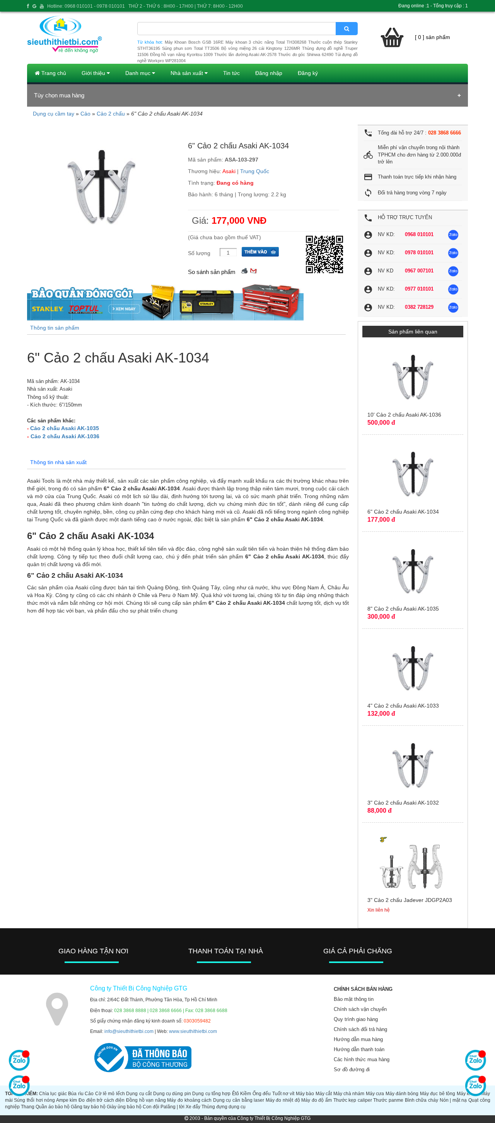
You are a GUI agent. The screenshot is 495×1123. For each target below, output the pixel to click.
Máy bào (305, 1093)
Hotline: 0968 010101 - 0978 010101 (86, 6)
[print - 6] (244, 270)
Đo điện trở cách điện (102, 1100)
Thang (27, 1106)
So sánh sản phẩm (212, 272)
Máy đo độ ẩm (316, 1100)
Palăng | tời (172, 1106)
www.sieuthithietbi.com (193, 1031)
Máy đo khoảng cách (189, 1100)
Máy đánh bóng (402, 1093)
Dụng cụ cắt (139, 1093)
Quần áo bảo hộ (53, 1106)
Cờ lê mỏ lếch (110, 1093)
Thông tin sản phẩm (54, 328)
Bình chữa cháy (421, 1100)
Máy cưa (375, 1093)
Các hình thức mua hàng (361, 1059)
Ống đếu (262, 1093)
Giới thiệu (94, 73)
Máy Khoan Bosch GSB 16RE (194, 42)
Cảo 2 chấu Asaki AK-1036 (65, 436)
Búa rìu (75, 1093)
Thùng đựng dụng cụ (223, 1106)
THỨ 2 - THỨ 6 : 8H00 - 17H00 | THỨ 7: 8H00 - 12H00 (185, 6)
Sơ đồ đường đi (352, 1069)
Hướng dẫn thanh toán (359, 1049)
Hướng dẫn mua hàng (358, 1039)
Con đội (151, 1106)
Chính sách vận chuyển (360, 1009)
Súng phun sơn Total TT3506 (190, 48)
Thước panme (388, 1100)
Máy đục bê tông (437, 1093)
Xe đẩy (193, 1106)
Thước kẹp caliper (352, 1100)
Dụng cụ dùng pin (172, 1093)
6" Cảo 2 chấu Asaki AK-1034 (403, 512)
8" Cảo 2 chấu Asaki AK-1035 (403, 609)
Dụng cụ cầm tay (53, 114)
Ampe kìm (66, 1100)
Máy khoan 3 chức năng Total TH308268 (265, 42)
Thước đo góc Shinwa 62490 (305, 54)
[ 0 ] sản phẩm (432, 37)
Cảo (85, 114)
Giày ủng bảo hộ (124, 1106)
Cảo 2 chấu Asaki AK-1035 (64, 428)
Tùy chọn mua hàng (59, 95)
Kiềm (245, 1093)
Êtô (235, 1093)
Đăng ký (308, 73)
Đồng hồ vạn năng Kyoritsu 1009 (181, 54)
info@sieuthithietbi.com (129, 1031)
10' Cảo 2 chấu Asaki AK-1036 (404, 415)
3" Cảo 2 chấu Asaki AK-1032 (403, 803)
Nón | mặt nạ (453, 1100)
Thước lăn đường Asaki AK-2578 (245, 54)
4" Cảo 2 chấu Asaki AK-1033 (403, 706)
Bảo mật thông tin (354, 999)
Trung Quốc (254, 171)
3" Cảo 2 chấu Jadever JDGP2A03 (409, 900)
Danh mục (138, 73)
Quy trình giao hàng (356, 1019)
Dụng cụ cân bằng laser (238, 1100)
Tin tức (231, 73)
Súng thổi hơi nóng (34, 1100)
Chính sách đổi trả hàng (360, 1029)
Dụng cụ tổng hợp (211, 1093)
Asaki (229, 171)
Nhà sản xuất (188, 73)
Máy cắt (324, 1093)
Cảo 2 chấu (111, 114)
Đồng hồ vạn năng (146, 1100)
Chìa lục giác (53, 1093)
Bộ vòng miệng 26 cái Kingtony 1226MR (260, 48)
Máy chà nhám (349, 1093)
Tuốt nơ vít (283, 1093)
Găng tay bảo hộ (88, 1106)
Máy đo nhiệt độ (283, 1100)
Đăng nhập (268, 73)
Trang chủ (53, 73)
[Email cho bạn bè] (253, 270)
